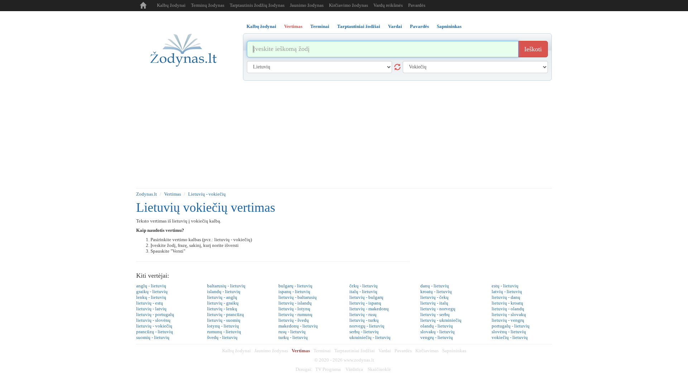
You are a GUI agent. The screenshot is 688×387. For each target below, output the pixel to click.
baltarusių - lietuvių (226, 285)
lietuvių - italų (434, 303)
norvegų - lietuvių (366, 326)
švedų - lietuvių (222, 337)
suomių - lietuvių (152, 337)
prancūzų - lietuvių (154, 331)
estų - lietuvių (505, 285)
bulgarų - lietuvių (295, 285)
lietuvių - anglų (222, 297)
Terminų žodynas (207, 5)
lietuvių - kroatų (507, 303)
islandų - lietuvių (223, 291)
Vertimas (172, 194)
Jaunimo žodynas (307, 5)
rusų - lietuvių (292, 331)
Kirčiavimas (427, 350)
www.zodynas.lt (359, 360)
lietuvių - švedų (293, 320)
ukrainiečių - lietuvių (370, 337)
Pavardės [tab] (419, 26)
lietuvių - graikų (223, 303)
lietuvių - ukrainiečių (441, 320)
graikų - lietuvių (152, 291)
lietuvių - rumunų (295, 314)
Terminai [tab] (319, 26)
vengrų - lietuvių (436, 337)
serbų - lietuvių (364, 331)
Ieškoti (533, 49)
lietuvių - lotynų (294, 308)
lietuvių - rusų (363, 314)
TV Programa (328, 369)
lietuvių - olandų (508, 308)
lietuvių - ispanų (365, 303)
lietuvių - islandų (295, 303)
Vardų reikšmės (388, 5)
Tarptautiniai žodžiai (354, 350)
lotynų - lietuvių (223, 326)
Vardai (384, 350)
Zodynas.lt (146, 194)
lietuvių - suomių (223, 320)
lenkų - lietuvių (151, 297)
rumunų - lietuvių (224, 331)
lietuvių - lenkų (222, 308)
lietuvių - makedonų (369, 308)
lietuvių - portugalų (155, 314)
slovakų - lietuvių (437, 331)
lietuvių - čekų (434, 297)
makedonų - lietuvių (298, 326)
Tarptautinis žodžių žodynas (257, 5)
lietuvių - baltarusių (297, 297)
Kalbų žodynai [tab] (261, 26)
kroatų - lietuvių (436, 291)
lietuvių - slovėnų (153, 320)
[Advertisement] (344, 134)
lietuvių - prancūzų (225, 314)
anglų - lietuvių (151, 285)
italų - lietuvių (363, 291)
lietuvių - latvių (151, 308)
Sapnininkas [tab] (449, 26)
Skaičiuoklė (379, 369)
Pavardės (416, 5)
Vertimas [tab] (293, 26)
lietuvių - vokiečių (154, 326)
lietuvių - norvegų (437, 308)
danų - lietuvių (434, 285)
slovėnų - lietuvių (509, 331)
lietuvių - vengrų (508, 320)
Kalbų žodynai (171, 5)
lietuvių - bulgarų (366, 297)
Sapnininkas (454, 350)
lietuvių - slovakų (509, 314)
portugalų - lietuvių (511, 326)
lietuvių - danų (506, 297)
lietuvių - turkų (364, 320)
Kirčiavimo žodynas (348, 5)
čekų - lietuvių (363, 285)
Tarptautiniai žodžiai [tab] (358, 26)
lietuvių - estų (149, 303)
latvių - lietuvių (507, 291)
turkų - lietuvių (293, 337)
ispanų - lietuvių (294, 291)
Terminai (322, 350)
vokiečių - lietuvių (510, 337)
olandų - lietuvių (436, 326)
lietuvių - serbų (435, 314)
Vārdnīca (354, 369)
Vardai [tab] (395, 26)
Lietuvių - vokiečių (207, 194)
